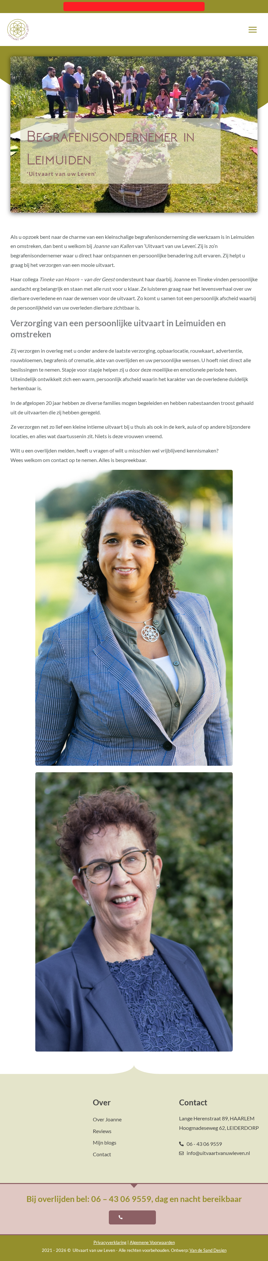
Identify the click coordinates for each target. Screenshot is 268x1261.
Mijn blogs (104, 1143)
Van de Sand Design (208, 1250)
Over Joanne (107, 1119)
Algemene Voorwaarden (152, 1242)
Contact (102, 1154)
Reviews (102, 1131)
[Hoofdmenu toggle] (252, 29)
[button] (134, 6)
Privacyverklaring (109, 1242)
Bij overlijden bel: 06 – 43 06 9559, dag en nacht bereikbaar (134, 1199)
